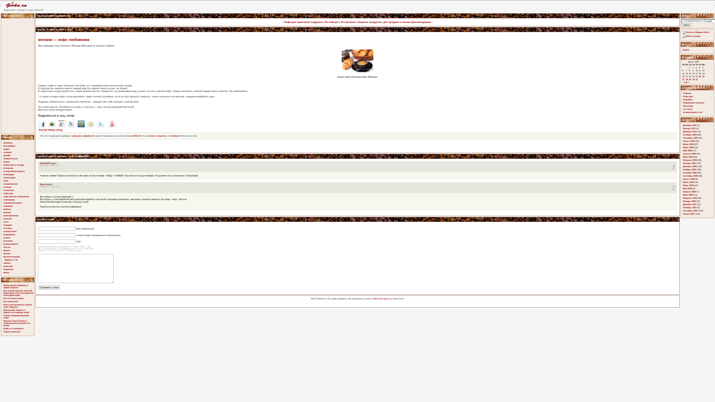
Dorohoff (44, 163)
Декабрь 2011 (690, 125)
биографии (9, 146)
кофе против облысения (16, 196)
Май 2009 (687, 150)
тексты (6, 247)
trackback (174, 136)
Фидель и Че (11, 260)
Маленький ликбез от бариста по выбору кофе (16, 311)
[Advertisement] (18, 75)
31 (697, 79)
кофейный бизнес (12, 203)
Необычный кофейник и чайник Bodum (15, 286)
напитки (7, 219)
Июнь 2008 (688, 185)
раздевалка (9, 234)
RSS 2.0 (137, 136)
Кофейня (687, 99)
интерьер (8, 168)
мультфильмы (10, 215)
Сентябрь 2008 (690, 176)
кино (5, 181)
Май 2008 (687, 188)
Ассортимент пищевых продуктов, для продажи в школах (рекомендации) (385, 22)
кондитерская (10, 184)
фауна (6, 250)
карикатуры (9, 177)
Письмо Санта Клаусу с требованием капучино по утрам (16, 323)
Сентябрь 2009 (690, 138)
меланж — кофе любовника (63, 40)
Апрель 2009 (689, 154)
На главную (332, 22)
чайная (6, 263)
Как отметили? (10, 301)
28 (687, 79)
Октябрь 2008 (690, 173)
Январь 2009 (689, 163)
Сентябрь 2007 (690, 211)
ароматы (7, 143)
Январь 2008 (689, 201)
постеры (7, 228)
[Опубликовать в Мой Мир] (81, 126)
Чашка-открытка (11, 332)
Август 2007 (689, 214)
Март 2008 (688, 195)
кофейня (7, 206)
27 (683, 79)
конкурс (7, 187)
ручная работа (10, 244)
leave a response (158, 136)
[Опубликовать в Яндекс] (112, 126)
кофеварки (9, 200)
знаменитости (10, 158)
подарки (7, 225)
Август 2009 (689, 141)
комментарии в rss (692, 112)
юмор (6, 272)
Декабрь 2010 (690, 131)
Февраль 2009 (690, 160)
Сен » (686, 82)
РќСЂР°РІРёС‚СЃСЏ (51, 130)
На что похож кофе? (13, 298)
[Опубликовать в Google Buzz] (52, 126)
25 (700, 76)
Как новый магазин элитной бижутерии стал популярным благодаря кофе (18, 293)
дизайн (7, 155)
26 (703, 76)
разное (6, 238)
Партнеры (688, 106)
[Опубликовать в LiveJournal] (71, 126)
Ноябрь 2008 (689, 169)
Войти (686, 50)
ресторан (8, 241)
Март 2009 (688, 157)
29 (690, 79)
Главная (687, 93)
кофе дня (8, 193)
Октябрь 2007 (690, 207)
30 (693, 79)
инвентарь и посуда (13, 165)
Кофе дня (688, 96)
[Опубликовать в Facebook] (42, 126)
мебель (7, 209)
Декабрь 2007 (690, 204)
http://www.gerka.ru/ (383, 299)
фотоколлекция (11, 257)
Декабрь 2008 (690, 166)
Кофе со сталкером (13, 328)
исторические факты (14, 171)
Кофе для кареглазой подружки (303, 22)
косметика (8, 190)
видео (6, 149)
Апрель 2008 (689, 192)
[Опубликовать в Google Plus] (61, 126)
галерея (7, 152)
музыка (7, 212)
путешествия (9, 231)
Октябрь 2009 (690, 135)
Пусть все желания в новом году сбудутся (17, 306)
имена (6, 162)
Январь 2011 (689, 128)
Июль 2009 (688, 144)
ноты (6, 222)
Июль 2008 (688, 182)
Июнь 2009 (688, 147)
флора (6, 253)
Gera (42, 184)
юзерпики (8, 269)
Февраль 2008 (690, 198)
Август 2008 (689, 179)
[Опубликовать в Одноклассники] (90, 126)
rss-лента (687, 109)
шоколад (7, 266)
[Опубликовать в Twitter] (100, 126)
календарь (8, 174)
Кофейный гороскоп (693, 103)
